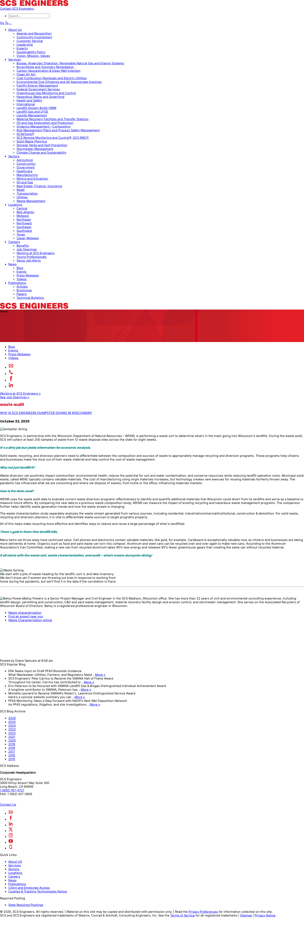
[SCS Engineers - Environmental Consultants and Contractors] (34, 5)
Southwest (24, 231)
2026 (12, 718)
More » (100, 675)
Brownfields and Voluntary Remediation (45, 67)
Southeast (24, 227)
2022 (12, 733)
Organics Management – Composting (43, 126)
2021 (11, 737)
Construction (26, 164)
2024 (12, 725)
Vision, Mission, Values (33, 56)
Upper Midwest (28, 238)
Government (26, 167)
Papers (22, 294)
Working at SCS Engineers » (20, 393)
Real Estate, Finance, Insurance (39, 186)
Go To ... (6, 23)
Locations (15, 205)
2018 (11, 748)
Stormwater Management (35, 149)
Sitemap (246, 915)
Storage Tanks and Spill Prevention (42, 145)
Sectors (13, 156)
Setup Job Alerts (29, 260)
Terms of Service (182, 915)
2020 (12, 740)
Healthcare (24, 171)
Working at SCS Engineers (36, 253)
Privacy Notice (265, 915)
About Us (15, 30)
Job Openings (27, 249)
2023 (12, 729)
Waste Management (31, 201)
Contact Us (8, 804)
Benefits (23, 246)
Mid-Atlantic (25, 212)
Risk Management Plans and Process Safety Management (58, 130)
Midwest (23, 216)
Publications (17, 283)
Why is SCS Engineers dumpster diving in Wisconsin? (46, 412)
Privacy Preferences (203, 912)
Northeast (24, 219)
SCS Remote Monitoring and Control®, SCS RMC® (53, 138)
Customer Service (30, 41)
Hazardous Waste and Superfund (40, 97)
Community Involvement (34, 37)
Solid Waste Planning (32, 141)
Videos (22, 279)
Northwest (24, 223)
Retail (21, 190)
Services (14, 59)
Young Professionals (32, 257)
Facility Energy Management (37, 85)
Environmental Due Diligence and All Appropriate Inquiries (59, 82)
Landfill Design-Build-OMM (36, 108)
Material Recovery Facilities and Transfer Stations (53, 119)
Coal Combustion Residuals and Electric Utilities (52, 78)
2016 (11, 755)
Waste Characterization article (30, 620)
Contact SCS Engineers (17, 9)
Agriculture (25, 160)
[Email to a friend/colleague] (11, 367)
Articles (22, 286)
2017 (11, 752)
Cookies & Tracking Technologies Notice (37, 891)
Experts (22, 48)
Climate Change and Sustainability (41, 152)
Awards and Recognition (34, 33)
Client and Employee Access (29, 888)
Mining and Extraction (32, 179)
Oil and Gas (25, 182)
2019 (11, 744)
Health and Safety (29, 100)
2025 (12, 722)
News (12, 264)
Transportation (27, 193)
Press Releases (28, 275)
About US (15, 862)
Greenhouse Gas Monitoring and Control (46, 93)
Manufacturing (27, 175)
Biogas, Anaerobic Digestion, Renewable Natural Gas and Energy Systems (70, 63)
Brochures (24, 290)
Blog (20, 268)
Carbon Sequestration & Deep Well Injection (48, 71)
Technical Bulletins (30, 298)
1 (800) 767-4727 (12, 790)
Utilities (22, 197)
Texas (21, 234)
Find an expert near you (25, 616)
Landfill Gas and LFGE (32, 112)
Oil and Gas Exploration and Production (45, 123)
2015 (11, 759)
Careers (14, 242)
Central (22, 208)
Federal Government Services (38, 89)
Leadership (25, 45)
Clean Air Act (26, 74)
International (26, 104)
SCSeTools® (25, 134)
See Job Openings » (14, 397)
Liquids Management (32, 115)
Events (21, 272)
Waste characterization (25, 613)
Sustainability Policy (31, 52)
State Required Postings (25, 905)
